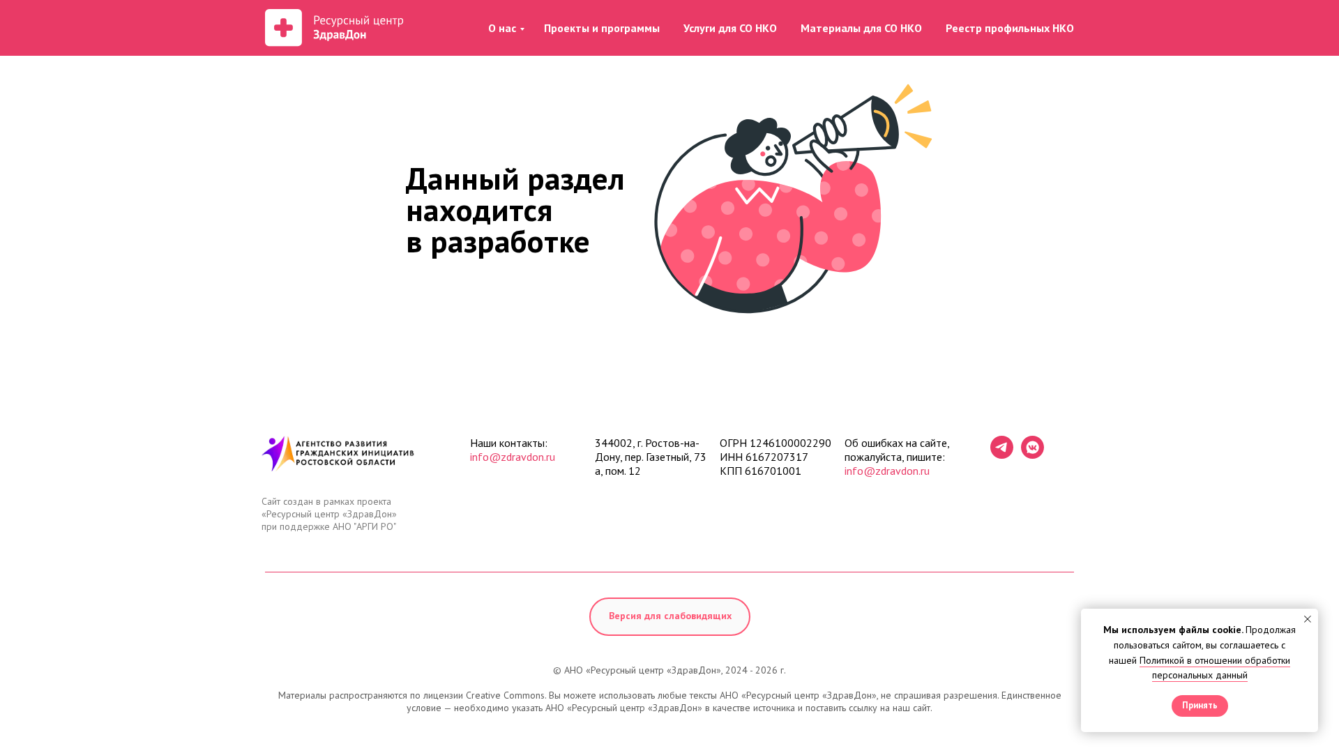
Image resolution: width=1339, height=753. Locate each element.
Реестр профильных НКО (1010, 28)
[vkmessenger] (1032, 455)
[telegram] (1001, 455)
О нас (502, 28)
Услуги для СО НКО (730, 28)
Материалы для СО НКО (861, 28)
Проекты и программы (602, 28)
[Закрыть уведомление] (1308, 619)
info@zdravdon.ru (512, 457)
